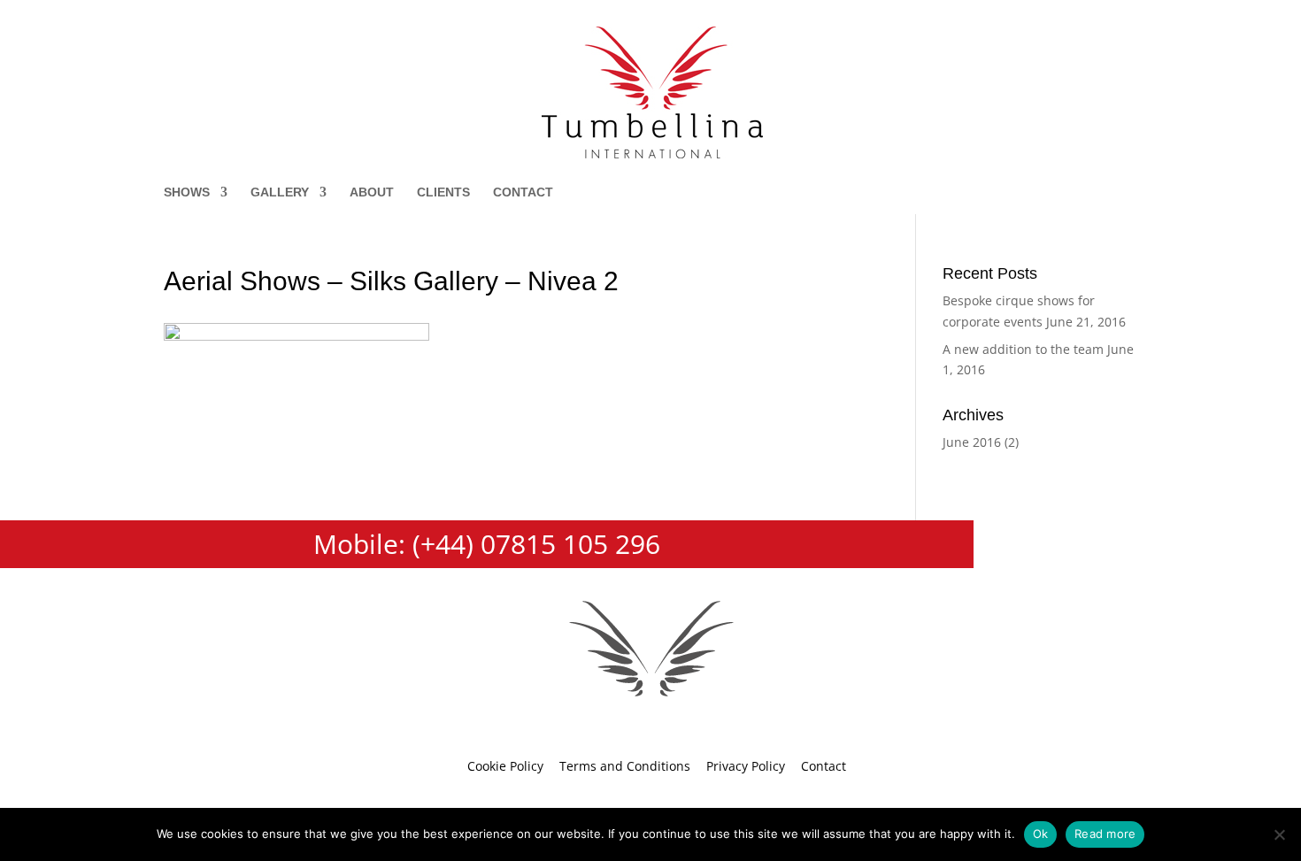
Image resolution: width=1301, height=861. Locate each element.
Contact (523, 192)
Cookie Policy (505, 765)
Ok (1041, 833)
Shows (187, 192)
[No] (1279, 834)
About (372, 192)
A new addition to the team (1023, 349)
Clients (443, 192)
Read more (1104, 833)
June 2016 (972, 442)
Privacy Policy (745, 765)
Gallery (279, 192)
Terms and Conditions (624, 765)
